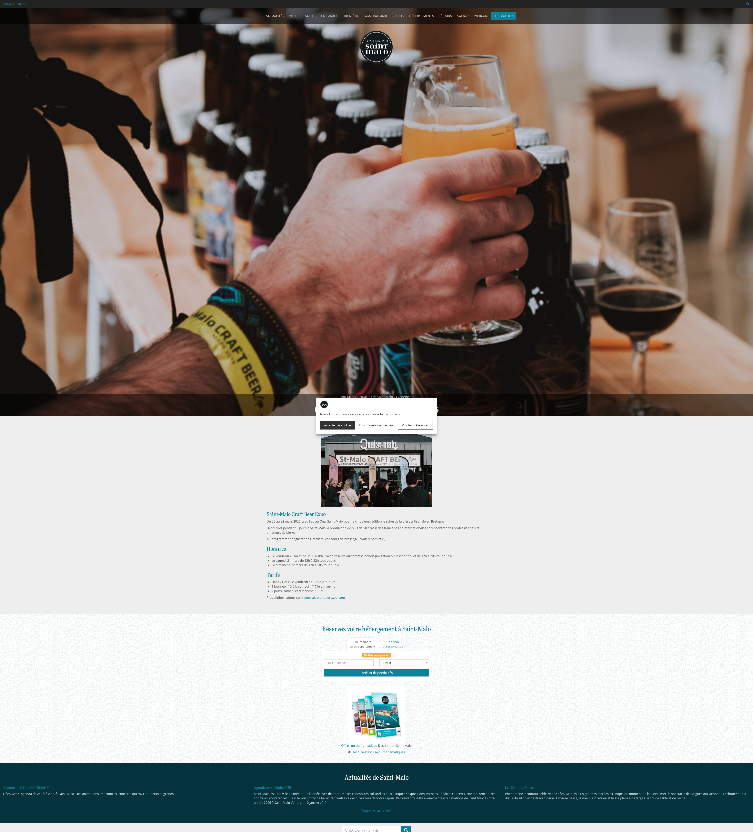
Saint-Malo (346, 397)
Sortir (310, 16)
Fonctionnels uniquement (376, 425)
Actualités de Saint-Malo (375, 397)
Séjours (445, 16)
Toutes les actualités (376, 810)
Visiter (295, 16)
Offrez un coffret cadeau (359, 745)
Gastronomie (376, 16)
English (21, 4)
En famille (330, 16)
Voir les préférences (415, 425)
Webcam (481, 16)
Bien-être (352, 16)
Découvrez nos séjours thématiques (378, 752)
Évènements (405, 397)
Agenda (463, 16)
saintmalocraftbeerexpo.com (323, 597)
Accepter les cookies (337, 425)
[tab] (362, 644)
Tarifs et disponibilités (376, 673)
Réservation (503, 16)
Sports (398, 16)
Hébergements (421, 16)
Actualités (275, 16)
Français (8, 4)
